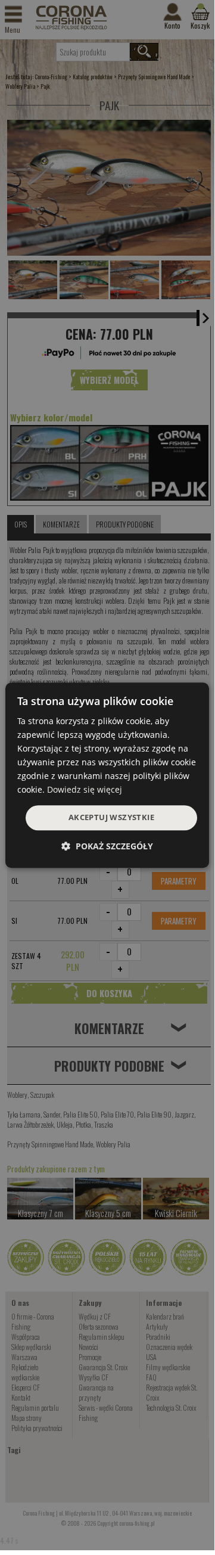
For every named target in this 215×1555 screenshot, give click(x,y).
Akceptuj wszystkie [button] (111, 817)
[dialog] (107, 775)
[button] (107, 846)
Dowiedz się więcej (84, 790)
